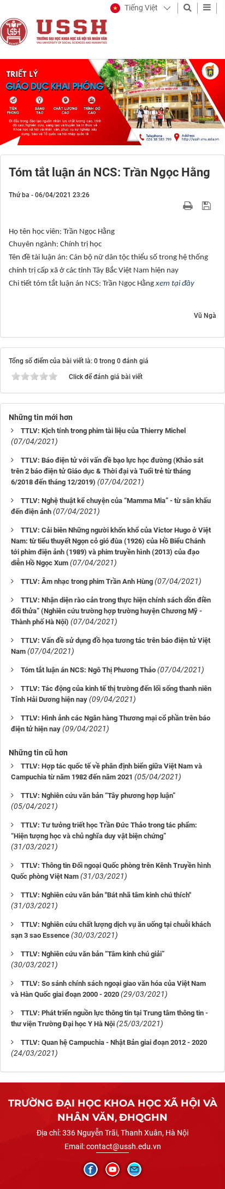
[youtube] (112, 1169)
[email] (134, 1169)
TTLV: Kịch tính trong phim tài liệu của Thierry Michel (103, 431)
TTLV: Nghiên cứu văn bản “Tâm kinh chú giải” (92, 954)
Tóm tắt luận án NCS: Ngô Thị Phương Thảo (88, 670)
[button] (134, 8)
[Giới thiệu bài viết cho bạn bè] (175, 205)
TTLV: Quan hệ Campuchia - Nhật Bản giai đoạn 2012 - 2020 (114, 1042)
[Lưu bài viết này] (208, 205)
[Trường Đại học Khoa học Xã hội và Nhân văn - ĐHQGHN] (13, 31)
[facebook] (91, 1169)
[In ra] (189, 205)
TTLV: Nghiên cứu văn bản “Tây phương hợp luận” (98, 795)
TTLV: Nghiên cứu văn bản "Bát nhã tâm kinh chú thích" (106, 895)
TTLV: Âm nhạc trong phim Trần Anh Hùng (87, 581)
